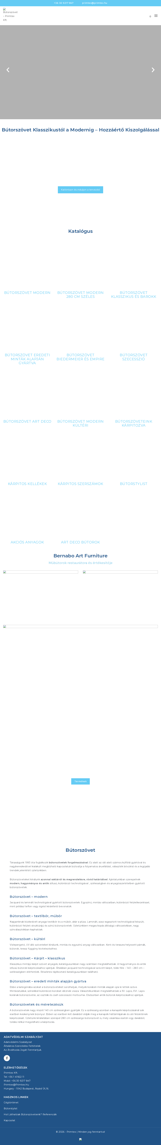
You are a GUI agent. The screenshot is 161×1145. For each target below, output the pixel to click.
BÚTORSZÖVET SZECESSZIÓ (134, 357)
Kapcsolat (9, 1120)
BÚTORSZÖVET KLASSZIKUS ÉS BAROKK (133, 295)
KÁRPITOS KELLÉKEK (27, 484)
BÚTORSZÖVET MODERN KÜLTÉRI (80, 423)
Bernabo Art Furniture (29, 696)
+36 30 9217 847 (64, 3)
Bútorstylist (133, 484)
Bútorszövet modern (27, 293)
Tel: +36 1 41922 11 (14, 1076)
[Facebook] (7, 1058)
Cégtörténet (11, 1102)
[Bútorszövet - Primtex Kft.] (11, 15)
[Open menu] (156, 16)
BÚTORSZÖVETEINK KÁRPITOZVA (133, 423)
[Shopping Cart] (147, 15)
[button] (8, 70)
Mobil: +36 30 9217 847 (17, 1080)
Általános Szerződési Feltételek (22, 1046)
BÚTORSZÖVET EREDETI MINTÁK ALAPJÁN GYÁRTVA (27, 359)
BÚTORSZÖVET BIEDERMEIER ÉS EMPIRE (80, 357)
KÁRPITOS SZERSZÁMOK (80, 484)
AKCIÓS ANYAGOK (27, 542)
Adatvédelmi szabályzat (18, 1042)
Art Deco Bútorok (80, 542)
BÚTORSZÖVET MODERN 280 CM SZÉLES (80, 295)
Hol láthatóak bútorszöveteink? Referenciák (30, 1114)
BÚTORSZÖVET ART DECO (27, 421)
